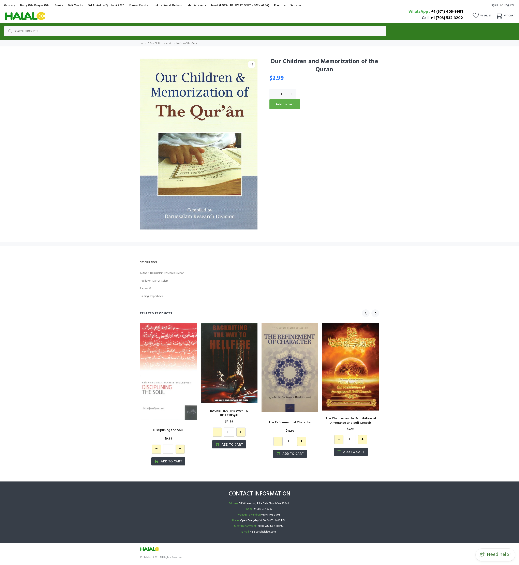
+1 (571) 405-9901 (447, 12)
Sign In (495, 5)
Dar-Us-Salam (160, 281)
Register (509, 5)
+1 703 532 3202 (263, 509)
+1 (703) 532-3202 (447, 18)
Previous (366, 313)
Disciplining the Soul (168, 430)
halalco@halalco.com (263, 532)
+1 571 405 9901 (270, 514)
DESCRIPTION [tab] (148, 262)
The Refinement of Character (290, 422)
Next (375, 313)
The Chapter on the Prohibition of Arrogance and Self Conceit (350, 420)
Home (143, 43)
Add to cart (285, 104)
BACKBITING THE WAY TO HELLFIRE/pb (229, 413)
